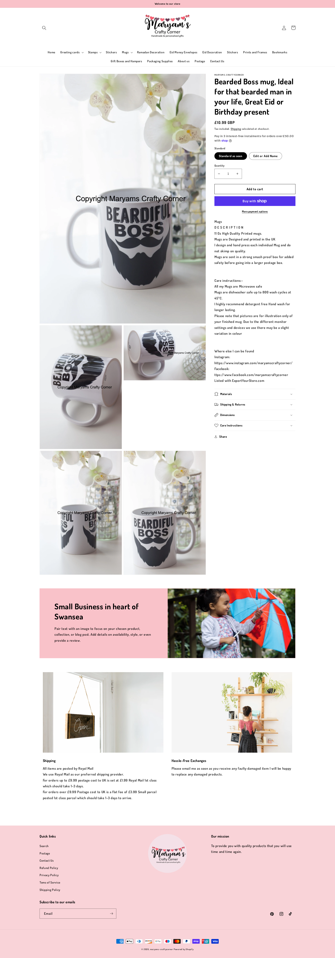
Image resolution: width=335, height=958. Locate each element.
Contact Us (47, 860)
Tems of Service (50, 882)
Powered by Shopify (184, 949)
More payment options (255, 211)
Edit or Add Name (265, 156)
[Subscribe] (111, 914)
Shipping (236, 128)
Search (44, 846)
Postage (45, 853)
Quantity (219, 165)
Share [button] (223, 436)
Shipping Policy (50, 890)
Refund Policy (49, 868)
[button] (44, 27)
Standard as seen (231, 156)
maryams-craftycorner (161, 949)
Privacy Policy (49, 875)
